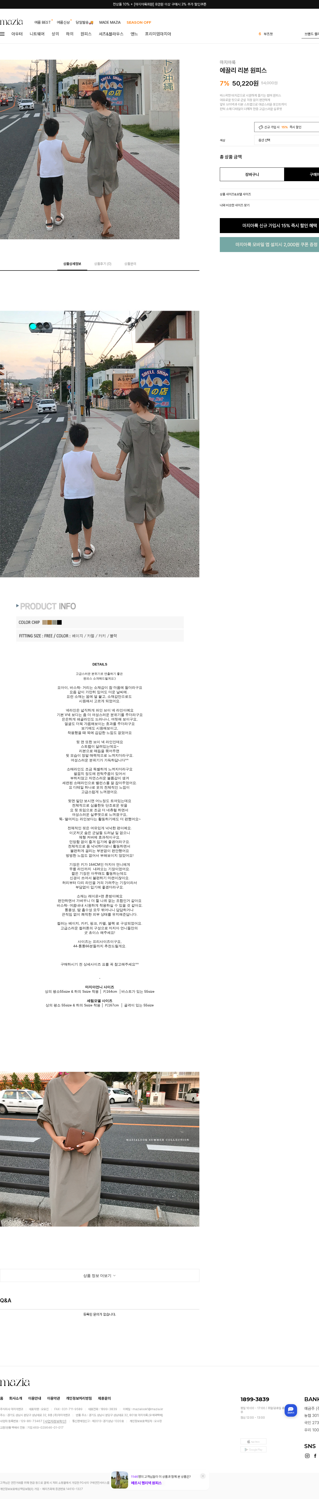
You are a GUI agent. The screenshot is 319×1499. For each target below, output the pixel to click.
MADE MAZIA (110, 22)
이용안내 (34, 1398)
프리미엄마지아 (158, 33)
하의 (70, 33)
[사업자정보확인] (55, 1421)
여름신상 (63, 22)
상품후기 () (102, 264)
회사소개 (15, 1398)
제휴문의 (104, 1398)
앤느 (134, 33)
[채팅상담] (291, 1410)
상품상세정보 (72, 264)
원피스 (86, 33)
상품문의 (130, 264)
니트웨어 (37, 33)
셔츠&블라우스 (111, 33)
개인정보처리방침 (79, 1398)
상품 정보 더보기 (97, 1275)
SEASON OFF (139, 22)
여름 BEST (42, 22)
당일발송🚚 (84, 22)
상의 (55, 33)
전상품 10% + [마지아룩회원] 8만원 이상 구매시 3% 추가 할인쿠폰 (159, 4)
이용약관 (53, 1398)
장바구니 (252, 174)
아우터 (17, 33)
